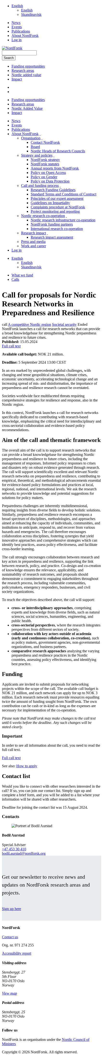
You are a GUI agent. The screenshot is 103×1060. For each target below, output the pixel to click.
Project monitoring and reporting (55, 211)
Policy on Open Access (48, 173)
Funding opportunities (28, 66)
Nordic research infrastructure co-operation (63, 220)
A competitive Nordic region (29, 324)
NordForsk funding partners (52, 224)
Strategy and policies (36, 155)
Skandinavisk (31, 14)
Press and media (33, 242)
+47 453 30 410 (14, 849)
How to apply (26, 766)
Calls (15, 279)
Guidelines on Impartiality (50, 203)
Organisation (30, 138)
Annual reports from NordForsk (55, 168)
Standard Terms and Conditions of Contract (63, 194)
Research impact (33, 233)
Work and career (33, 246)
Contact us (10, 937)
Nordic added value (26, 75)
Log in (16, 40)
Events (16, 27)
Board (35, 147)
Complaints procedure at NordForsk (58, 207)
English (17, 6)
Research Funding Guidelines (53, 190)
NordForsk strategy (45, 160)
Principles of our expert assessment (57, 198)
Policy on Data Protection (50, 181)
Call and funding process (40, 185)
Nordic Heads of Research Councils (58, 151)
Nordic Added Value (27, 108)
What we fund (22, 275)
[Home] (12, 48)
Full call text (11, 346)
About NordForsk (25, 36)
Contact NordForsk (45, 142)
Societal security (64, 324)
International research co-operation (57, 229)
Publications (20, 31)
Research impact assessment (52, 237)
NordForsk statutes (45, 164)
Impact (16, 79)
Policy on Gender (44, 177)
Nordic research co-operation (43, 216)
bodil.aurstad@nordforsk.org (24, 853)
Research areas (22, 71)
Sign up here (11, 909)
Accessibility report (16, 953)
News (15, 23)
